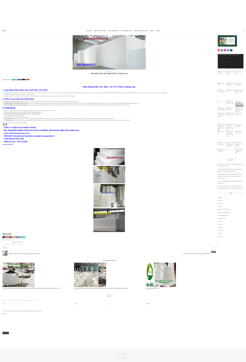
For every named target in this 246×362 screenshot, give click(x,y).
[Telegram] (24, 237)
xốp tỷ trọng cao (22, 244)
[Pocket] (15, 237)
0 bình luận (213, 247)
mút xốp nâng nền (6, 244)
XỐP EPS (152, 30)
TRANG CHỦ (220, 230)
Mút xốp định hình (114, 30)
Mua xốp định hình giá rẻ (152, 288)
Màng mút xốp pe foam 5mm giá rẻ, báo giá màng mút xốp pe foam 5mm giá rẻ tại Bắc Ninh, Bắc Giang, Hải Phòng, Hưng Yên (230, 176)
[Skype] (22, 237)
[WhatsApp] (20, 237)
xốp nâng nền (14, 244)
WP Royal (127, 353)
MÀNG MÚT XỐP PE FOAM (100, 30)
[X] (4, 237)
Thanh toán (220, 224)
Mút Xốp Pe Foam (222, 218)
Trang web (148, 303)
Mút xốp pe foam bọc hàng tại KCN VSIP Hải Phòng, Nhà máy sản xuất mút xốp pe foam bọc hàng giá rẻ (101, 288)
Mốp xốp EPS (7, 110)
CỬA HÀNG (88, 30)
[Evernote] (13, 237)
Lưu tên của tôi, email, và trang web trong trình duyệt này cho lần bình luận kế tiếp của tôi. (22, 311)
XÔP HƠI (220, 236)
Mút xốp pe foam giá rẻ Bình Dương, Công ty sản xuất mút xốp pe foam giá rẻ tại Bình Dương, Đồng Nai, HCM (31, 288)
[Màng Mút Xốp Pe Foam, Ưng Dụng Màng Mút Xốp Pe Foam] (5, 253)
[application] (230, 61)
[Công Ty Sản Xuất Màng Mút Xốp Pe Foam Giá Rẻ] (213, 252)
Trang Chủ (220, 227)
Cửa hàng (220, 197)
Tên (4, 303)
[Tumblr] (6, 237)
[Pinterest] (10, 237)
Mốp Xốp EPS (109, 71)
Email (75, 303)
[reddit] (8, 237)
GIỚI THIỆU (220, 203)
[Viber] (17, 237)
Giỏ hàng (220, 200)
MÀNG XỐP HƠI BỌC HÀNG (140, 30)
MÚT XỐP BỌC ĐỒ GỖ (126, 30)
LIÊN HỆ (158, 30)
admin (5, 247)
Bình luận (4, 313)
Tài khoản (220, 221)
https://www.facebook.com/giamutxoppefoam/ (34, 136)
